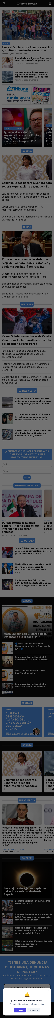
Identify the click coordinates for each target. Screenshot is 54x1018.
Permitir (19, 1010)
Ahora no (34, 1010)
